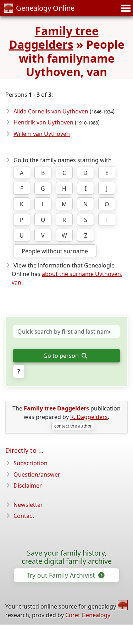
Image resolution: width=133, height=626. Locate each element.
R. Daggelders (89, 417)
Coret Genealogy (87, 615)
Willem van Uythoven (41, 134)
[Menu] (125, 8)
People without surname (55, 251)
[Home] (123, 605)
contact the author (73, 426)
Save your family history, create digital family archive (67, 557)
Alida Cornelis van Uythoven (50, 111)
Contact (23, 516)
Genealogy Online (45, 8)
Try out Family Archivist (61, 575)
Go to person (61, 356)
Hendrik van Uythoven (43, 122)
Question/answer (36, 474)
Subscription (30, 463)
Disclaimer (27, 485)
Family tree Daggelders (54, 37)
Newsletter (28, 505)
